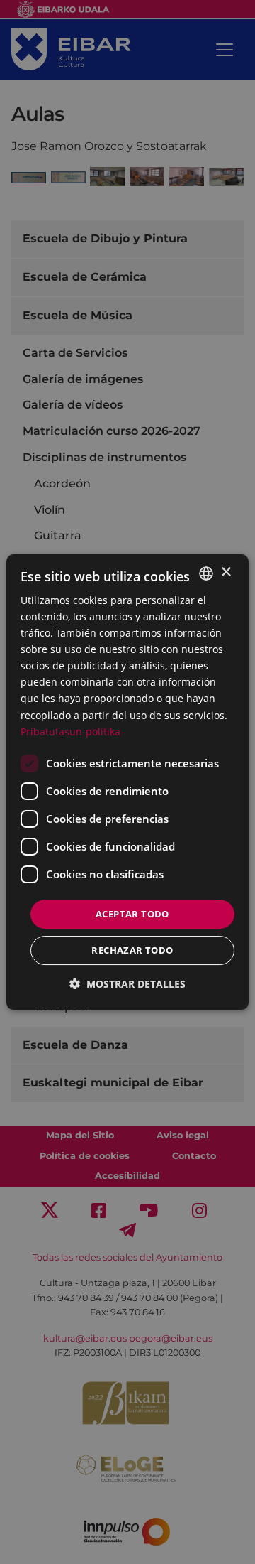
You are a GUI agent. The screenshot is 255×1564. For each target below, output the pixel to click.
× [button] (225, 572)
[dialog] (127, 782)
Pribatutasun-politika (70, 731)
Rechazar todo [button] (132, 950)
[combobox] (206, 573)
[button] (127, 984)
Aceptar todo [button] (132, 913)
